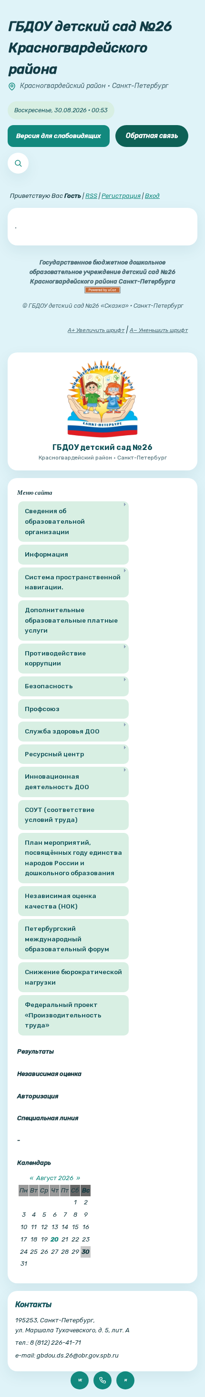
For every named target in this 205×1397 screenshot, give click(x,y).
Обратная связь (152, 136)
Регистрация (121, 195)
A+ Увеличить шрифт (96, 330)
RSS (91, 195)
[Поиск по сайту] (18, 163)
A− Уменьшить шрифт (159, 330)
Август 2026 (54, 1178)
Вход (152, 195)
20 (55, 1239)
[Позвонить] (102, 1380)
